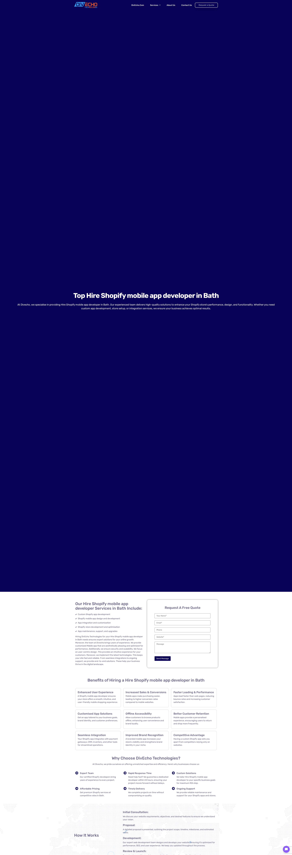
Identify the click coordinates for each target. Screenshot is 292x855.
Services (154, 5)
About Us (171, 5)
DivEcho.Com (137, 5)
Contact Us (186, 5)
